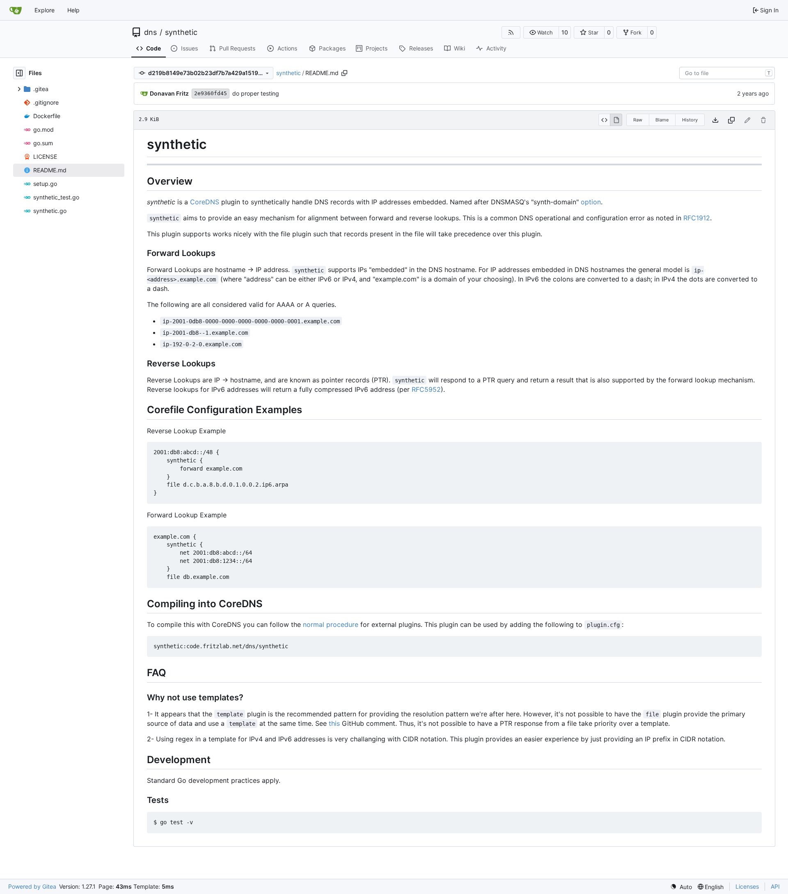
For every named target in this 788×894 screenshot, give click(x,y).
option (591, 202)
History (690, 120)
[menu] (681, 886)
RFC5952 (426, 389)
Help (73, 10)
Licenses (747, 886)
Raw (637, 120)
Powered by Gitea (32, 886)
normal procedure (330, 624)
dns (150, 32)
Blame (662, 120)
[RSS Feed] (511, 32)
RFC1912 (696, 218)
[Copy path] (344, 73)
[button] (541, 32)
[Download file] (715, 120)
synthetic (181, 32)
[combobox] (727, 73)
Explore (44, 10)
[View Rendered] (616, 120)
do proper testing (255, 93)
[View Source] (604, 120)
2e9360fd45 (210, 93)
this (334, 723)
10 (564, 32)
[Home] (15, 10)
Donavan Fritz (169, 93)
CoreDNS (204, 202)
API (775, 886)
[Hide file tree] (19, 73)
